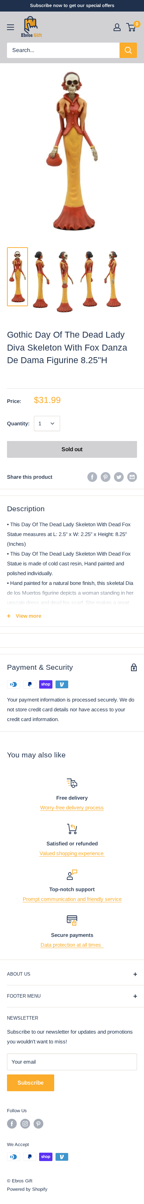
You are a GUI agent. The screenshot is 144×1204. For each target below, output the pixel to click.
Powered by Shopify (27, 1189)
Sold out (72, 449)
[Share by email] (132, 477)
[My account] (117, 27)
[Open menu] (10, 27)
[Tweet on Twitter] (119, 477)
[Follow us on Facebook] (12, 1124)
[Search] (128, 50)
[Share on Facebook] (92, 477)
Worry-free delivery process (72, 807)
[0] (131, 27)
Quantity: (18, 423)
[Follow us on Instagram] (25, 1124)
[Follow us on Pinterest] (38, 1124)
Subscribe (30, 1083)
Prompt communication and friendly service (72, 899)
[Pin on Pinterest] (105, 477)
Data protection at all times (72, 945)
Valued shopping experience (72, 853)
